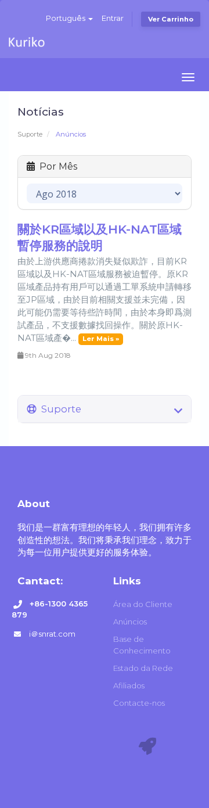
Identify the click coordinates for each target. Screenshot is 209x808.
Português (66, 18)
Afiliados (129, 685)
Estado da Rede (143, 668)
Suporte (29, 134)
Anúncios (130, 621)
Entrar (113, 18)
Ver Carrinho (170, 19)
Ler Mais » (100, 339)
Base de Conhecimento (142, 644)
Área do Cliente (142, 604)
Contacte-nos (139, 703)
